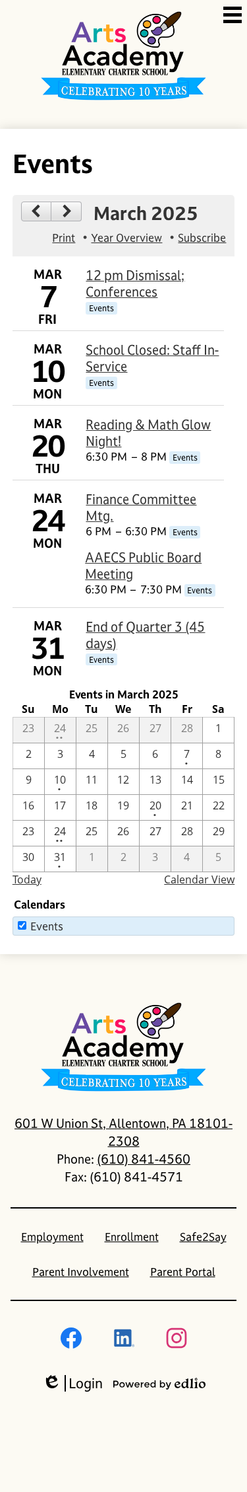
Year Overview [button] (126, 237)
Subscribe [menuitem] (202, 237)
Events (46, 926)
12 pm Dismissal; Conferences (135, 283)
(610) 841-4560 (143, 1159)
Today (27, 879)
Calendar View (199, 879)
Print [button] (63, 237)
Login (72, 1383)
